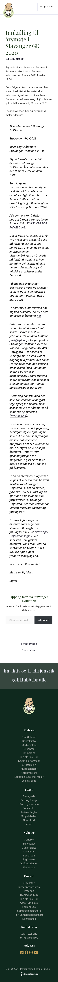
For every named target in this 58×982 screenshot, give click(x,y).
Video (29, 824)
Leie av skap (29, 780)
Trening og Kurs (29, 894)
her (39, 315)
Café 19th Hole (29, 902)
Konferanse (29, 918)
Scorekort (29, 820)
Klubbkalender (29, 768)
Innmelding (29, 752)
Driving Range (29, 800)
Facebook (29, 867)
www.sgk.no (18, 415)
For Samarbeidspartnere (29, 914)
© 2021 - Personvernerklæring (26, 969)
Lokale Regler (29, 812)
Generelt (29, 839)
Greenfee (29, 748)
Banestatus (29, 808)
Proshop (29, 890)
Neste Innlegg (29, 650)
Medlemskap (29, 745)
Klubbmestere (29, 772)
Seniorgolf (29, 855)
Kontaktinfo (29, 741)
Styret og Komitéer (29, 760)
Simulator (29, 883)
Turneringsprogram (29, 887)
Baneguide (29, 796)
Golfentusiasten (29, 863)
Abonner (43, 620)
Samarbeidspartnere (29, 910)
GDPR (47, 969)
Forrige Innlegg (29, 644)
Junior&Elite (29, 847)
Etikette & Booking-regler (29, 776)
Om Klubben (29, 737)
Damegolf (29, 851)
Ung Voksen (29, 859)
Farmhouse (29, 906)
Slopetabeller (29, 816)
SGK (8, 969)
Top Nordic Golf (29, 757)
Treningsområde (29, 804)
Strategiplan (29, 764)
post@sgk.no (17, 340)
